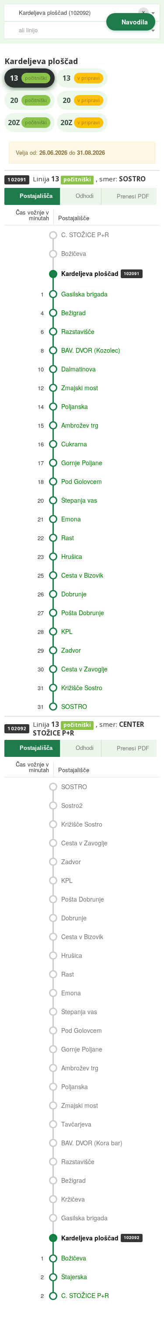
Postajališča (36, 196)
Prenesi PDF (133, 196)
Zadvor (71, 650)
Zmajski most (79, 387)
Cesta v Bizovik (82, 575)
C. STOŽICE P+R (85, 234)
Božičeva (73, 253)
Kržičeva (73, 1199)
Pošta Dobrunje (82, 612)
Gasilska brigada (84, 293)
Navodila (135, 21)
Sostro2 (72, 805)
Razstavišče (77, 331)
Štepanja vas (79, 500)
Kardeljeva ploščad (100, 273)
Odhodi (85, 196)
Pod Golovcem (81, 481)
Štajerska (74, 1276)
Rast (67, 537)
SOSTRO (74, 706)
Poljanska (74, 406)
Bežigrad (73, 312)
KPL (67, 631)
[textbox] (86, 30)
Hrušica (71, 556)
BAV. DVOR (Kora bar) (91, 1142)
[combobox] (82, 12)
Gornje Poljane (81, 462)
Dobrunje (74, 593)
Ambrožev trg (79, 425)
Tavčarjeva (76, 1124)
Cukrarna (74, 443)
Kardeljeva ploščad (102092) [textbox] (55, 12)
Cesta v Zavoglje (84, 668)
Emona (71, 518)
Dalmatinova (78, 368)
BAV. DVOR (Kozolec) (90, 350)
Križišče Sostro (81, 687)
